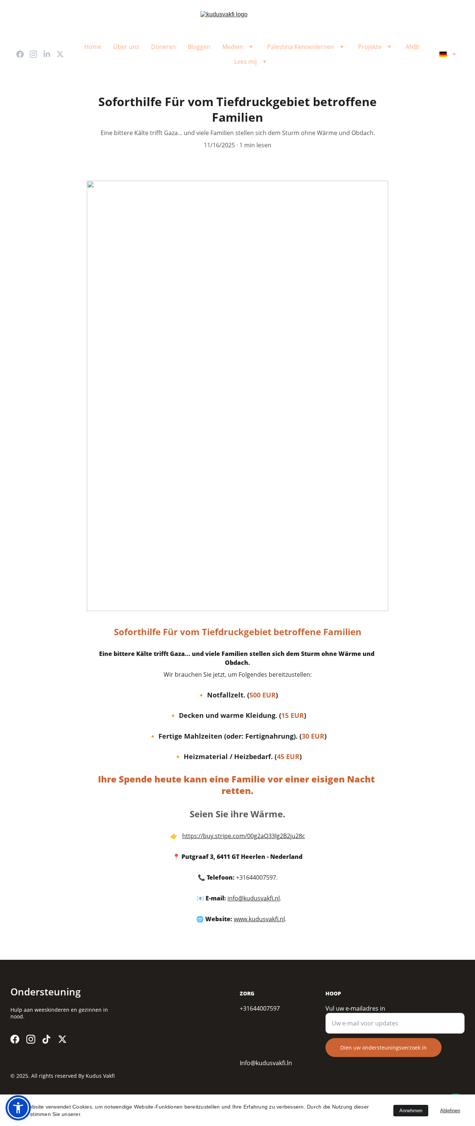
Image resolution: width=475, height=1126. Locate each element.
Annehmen (410, 1110)
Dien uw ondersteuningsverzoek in (383, 1047)
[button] (18, 1108)
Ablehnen (450, 1110)
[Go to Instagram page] (36, 54)
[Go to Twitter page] (60, 54)
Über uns (126, 47)
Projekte (369, 47)
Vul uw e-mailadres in (355, 1008)
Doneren (163, 47)
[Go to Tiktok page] (46, 1039)
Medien (232, 47)
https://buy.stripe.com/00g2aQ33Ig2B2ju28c (243, 836)
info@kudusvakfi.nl (253, 898)
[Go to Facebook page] (23, 54)
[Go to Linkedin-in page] (49, 54)
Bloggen (199, 47)
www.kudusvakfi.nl (259, 919)
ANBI (412, 47)
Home (92, 47)
